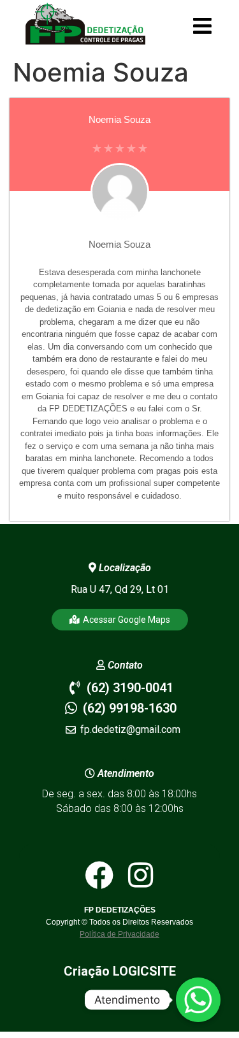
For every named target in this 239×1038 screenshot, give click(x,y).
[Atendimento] (198, 1000)
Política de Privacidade (119, 934)
